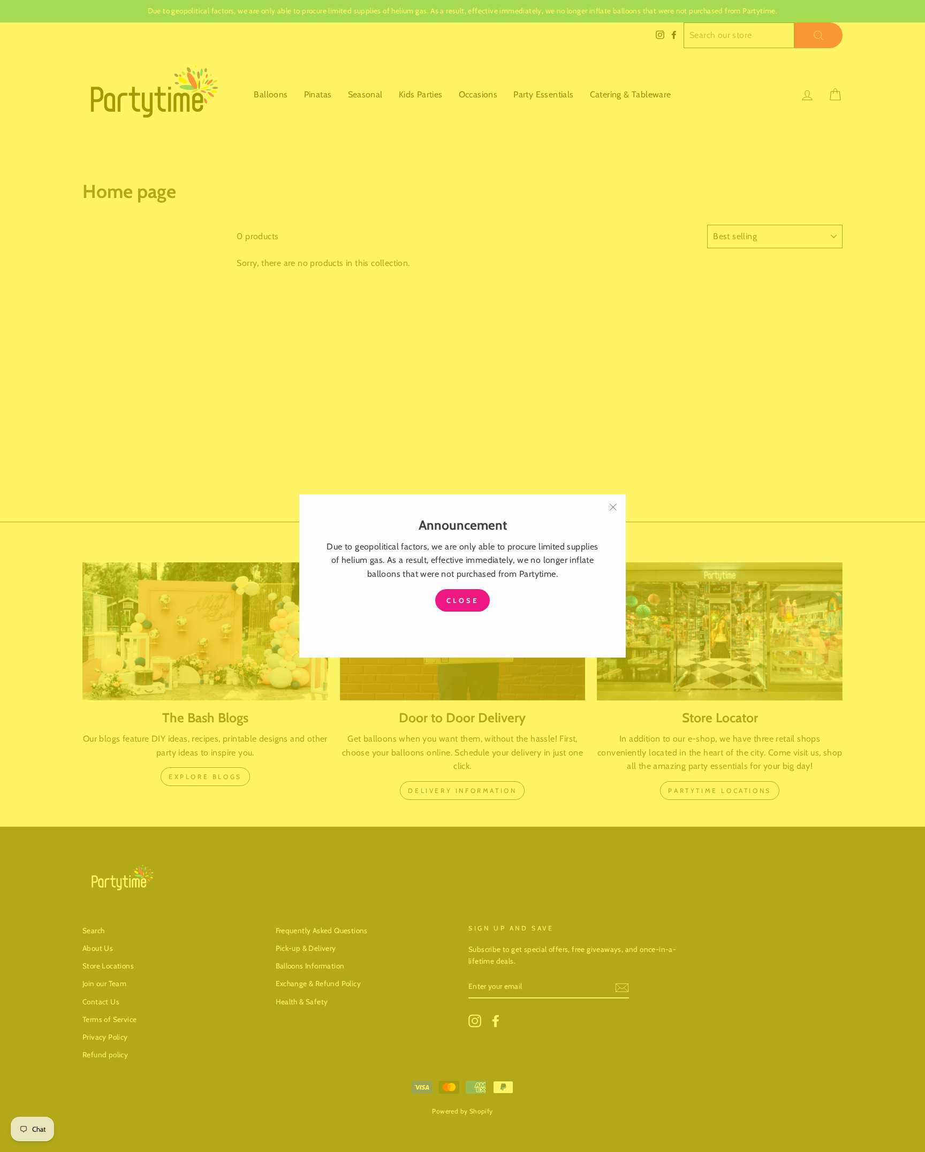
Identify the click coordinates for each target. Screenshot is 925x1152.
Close (462, 600)
